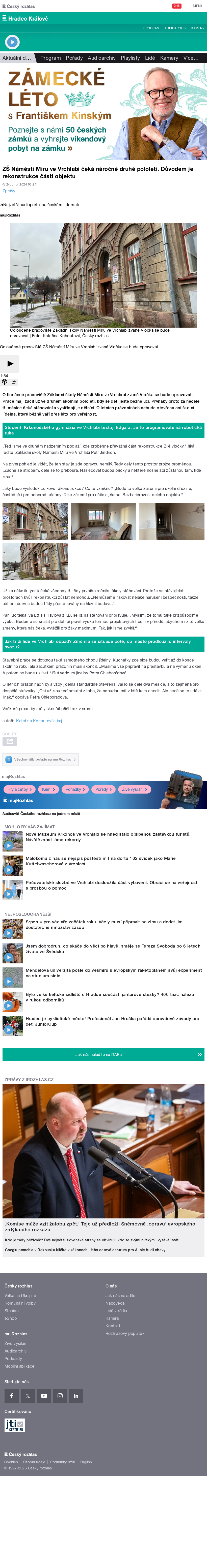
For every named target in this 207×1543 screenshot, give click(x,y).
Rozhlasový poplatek (125, 1333)
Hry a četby (18, 789)
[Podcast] (4, 382)
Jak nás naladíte (121, 1295)
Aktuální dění (18, 58)
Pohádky (73, 789)
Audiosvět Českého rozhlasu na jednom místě (41, 814)
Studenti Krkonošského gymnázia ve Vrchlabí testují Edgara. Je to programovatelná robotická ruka (103, 430)
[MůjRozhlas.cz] (10, 215)
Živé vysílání (132, 789)
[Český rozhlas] (19, 6)
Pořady (74, 58)
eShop (11, 1318)
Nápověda (115, 1303)
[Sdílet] (13, 382)
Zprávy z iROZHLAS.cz (29, 1079)
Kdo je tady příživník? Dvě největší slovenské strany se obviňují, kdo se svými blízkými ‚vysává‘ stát (91, 1240)
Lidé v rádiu (116, 1310)
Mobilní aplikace (20, 1366)
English (86, 1462)
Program (151, 28)
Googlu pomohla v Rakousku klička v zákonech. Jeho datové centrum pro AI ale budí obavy (85, 1250)
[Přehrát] (9, 364)
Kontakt (113, 1326)
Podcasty (13, 1358)
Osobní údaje (34, 1462)
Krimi (46, 789)
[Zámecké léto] (103, 111)
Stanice (12, 1310)
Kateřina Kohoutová (61, 335)
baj (59, 720)
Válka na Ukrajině (20, 1295)
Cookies (11, 1462)
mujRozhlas (13, 776)
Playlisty (130, 58)
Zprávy (9, 190)
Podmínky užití (62, 1462)
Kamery (197, 28)
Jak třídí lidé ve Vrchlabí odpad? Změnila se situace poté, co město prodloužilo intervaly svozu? (98, 644)
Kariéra (112, 1318)
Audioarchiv (175, 28)
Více (191, 58)
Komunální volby (20, 1303)
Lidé (150, 58)
